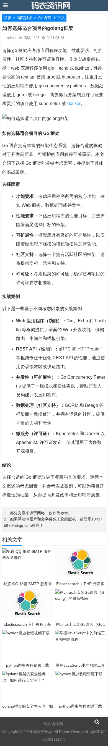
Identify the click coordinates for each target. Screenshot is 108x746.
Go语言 (44, 17)
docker (74, 103)
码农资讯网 (53, 724)
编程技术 (25, 17)
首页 (8, 17)
